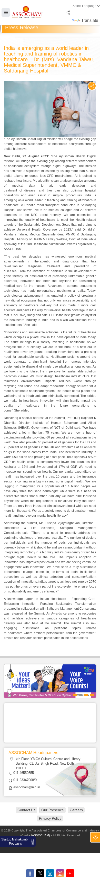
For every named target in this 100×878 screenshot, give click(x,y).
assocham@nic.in (26, 787)
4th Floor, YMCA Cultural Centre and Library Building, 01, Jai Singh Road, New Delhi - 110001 (48, 763)
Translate (89, 20)
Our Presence (52, 810)
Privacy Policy (50, 818)
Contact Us (26, 810)
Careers (76, 810)
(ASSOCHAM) (40, 835)
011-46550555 (23, 773)
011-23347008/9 (25, 780)
